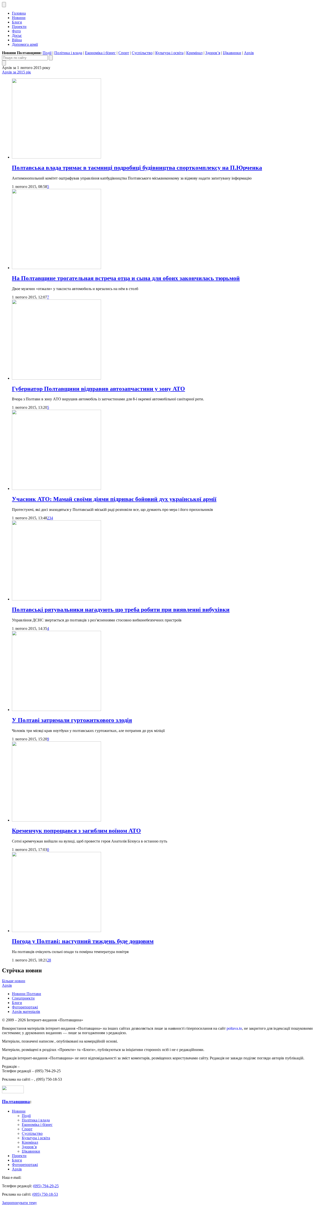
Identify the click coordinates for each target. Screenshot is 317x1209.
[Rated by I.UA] (13, 1092)
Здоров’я (212, 53)
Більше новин (13, 981)
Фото (16, 31)
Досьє (17, 35)
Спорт (123, 53)
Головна (19, 13)
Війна (17, 40)
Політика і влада (68, 53)
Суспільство (142, 53)
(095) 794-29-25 (46, 1186)
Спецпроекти (23, 998)
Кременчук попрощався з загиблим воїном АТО (76, 830)
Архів (249, 53)
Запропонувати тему (19, 1203)
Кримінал (194, 53)
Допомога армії (25, 44)
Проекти (19, 26)
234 (50, 518)
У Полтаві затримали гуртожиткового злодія (72, 720)
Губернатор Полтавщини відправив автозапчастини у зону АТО (98, 389)
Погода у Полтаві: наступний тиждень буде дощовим (83, 941)
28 (49, 960)
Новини (19, 18)
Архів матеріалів (26, 1011)
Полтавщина (16, 1101)
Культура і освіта (169, 53)
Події (47, 53)
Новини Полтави (26, 994)
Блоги (17, 22)
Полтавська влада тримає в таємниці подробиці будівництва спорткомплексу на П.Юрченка (137, 167)
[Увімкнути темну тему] (4, 4)
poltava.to (234, 1028)
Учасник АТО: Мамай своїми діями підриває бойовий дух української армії (114, 499)
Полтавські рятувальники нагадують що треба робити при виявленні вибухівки (121, 609)
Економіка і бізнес (100, 53)
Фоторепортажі (25, 1007)
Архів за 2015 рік (16, 72)
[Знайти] (51, 57)
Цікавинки (232, 53)
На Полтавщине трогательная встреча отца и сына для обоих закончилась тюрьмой (126, 278)
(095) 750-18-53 (45, 1194)
